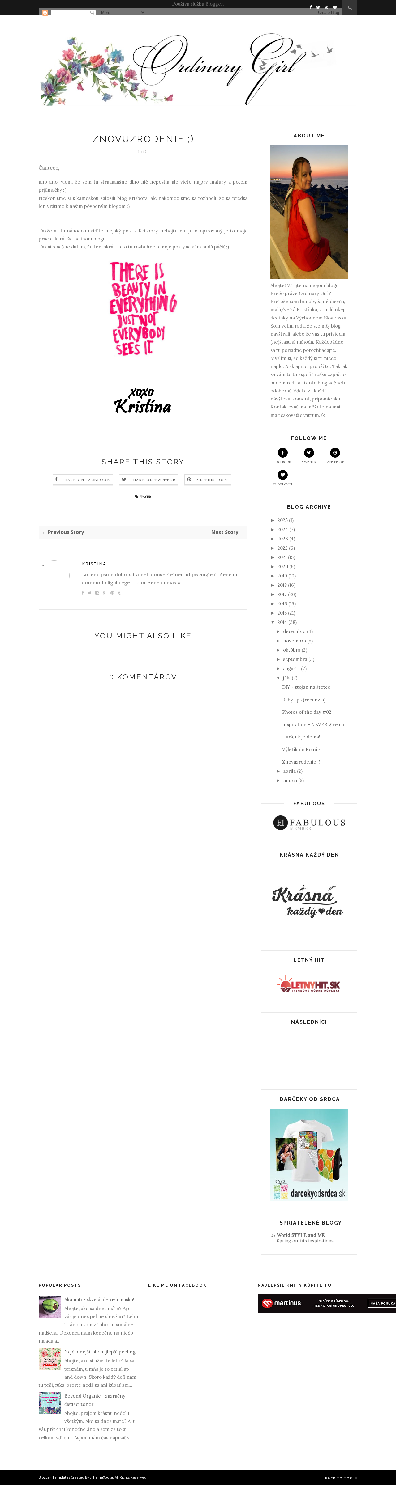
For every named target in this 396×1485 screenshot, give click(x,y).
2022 (283, 548)
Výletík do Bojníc (301, 749)
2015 (282, 613)
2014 (282, 622)
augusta (291, 668)
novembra (294, 641)
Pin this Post (212, 479)
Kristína (94, 564)
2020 (283, 566)
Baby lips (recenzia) (303, 700)
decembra (294, 631)
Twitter (309, 462)
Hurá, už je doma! (301, 737)
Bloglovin (282, 484)
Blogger (214, 4)
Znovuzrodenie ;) (301, 762)
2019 (282, 576)
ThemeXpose (102, 1477)
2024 (283, 529)
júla (287, 678)
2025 (283, 520)
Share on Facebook (86, 479)
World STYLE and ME (301, 1235)
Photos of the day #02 (306, 712)
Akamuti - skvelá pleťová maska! (99, 1299)
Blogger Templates (54, 1477)
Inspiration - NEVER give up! (314, 724)
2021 (282, 557)
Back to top (339, 1478)
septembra (295, 659)
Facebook (283, 462)
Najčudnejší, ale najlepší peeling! (100, 1352)
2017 (282, 594)
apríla (289, 771)
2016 (282, 604)
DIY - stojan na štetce (306, 687)
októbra (291, 650)
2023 (283, 539)
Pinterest (335, 462)
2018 (282, 585)
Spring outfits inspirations (305, 1240)
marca (290, 780)
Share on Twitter (153, 479)
